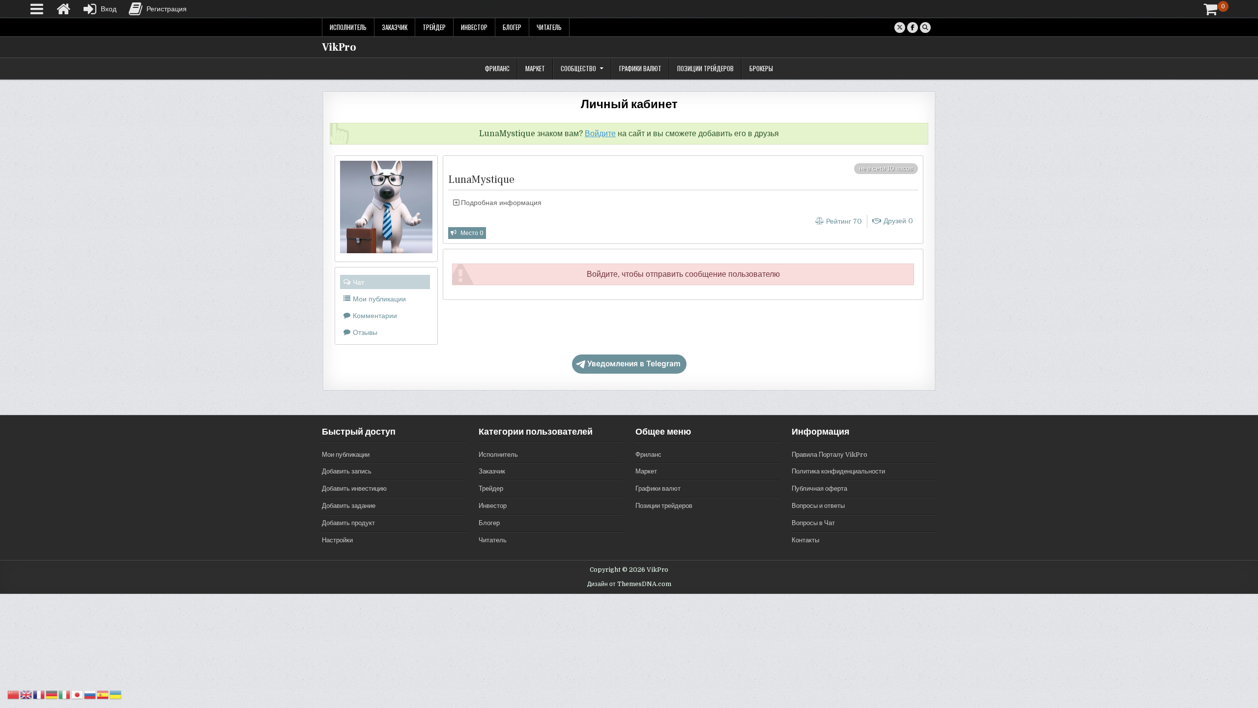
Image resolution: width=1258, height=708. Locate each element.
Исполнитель (348, 27)
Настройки (337, 540)
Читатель (549, 27)
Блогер (512, 27)
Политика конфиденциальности (838, 471)
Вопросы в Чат (813, 523)
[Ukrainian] (116, 694)
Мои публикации (346, 454)
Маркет (535, 68)
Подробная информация (500, 202)
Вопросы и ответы (818, 505)
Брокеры (761, 68)
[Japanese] (77, 694)
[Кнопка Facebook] (912, 27)
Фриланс (497, 68)
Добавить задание (348, 505)
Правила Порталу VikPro (829, 454)
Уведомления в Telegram (634, 363)
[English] (26, 694)
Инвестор (474, 27)
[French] (39, 694)
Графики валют (640, 68)
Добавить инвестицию (354, 488)
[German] (52, 694)
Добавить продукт (348, 523)
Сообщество (578, 68)
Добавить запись (347, 471)
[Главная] (63, 9)
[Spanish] (103, 694)
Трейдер (434, 27)
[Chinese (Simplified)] (13, 694)
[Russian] (90, 694)
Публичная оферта (819, 488)
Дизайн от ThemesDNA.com (629, 584)
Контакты (805, 540)
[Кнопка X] (899, 27)
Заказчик (394, 27)
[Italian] (64, 694)
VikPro (339, 47)
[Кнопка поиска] (925, 27)
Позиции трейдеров (705, 68)
